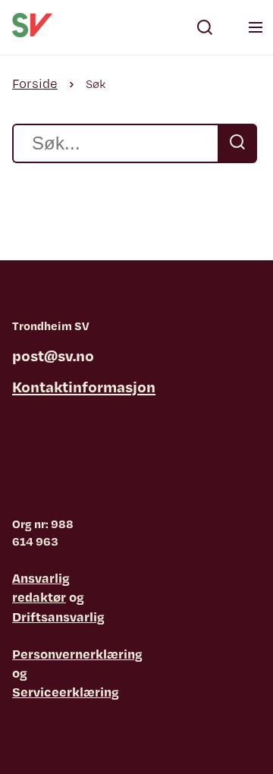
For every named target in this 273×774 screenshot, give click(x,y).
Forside (35, 83)
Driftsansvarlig (58, 616)
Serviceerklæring (65, 691)
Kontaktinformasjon (83, 386)
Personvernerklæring (77, 653)
